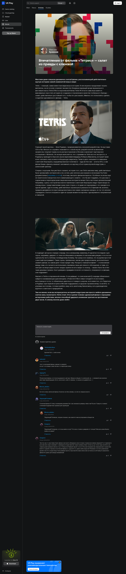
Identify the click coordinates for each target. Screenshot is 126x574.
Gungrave (47, 424)
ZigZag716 (43, 373)
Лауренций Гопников (46, 398)
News (34, 8)
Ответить (47, 355)
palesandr (42, 359)
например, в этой (54, 175)
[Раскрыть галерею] (73, 234)
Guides (48, 8)
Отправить (105, 333)
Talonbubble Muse (49, 347)
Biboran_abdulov (44, 386)
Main (28, 8)
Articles (41, 8)
